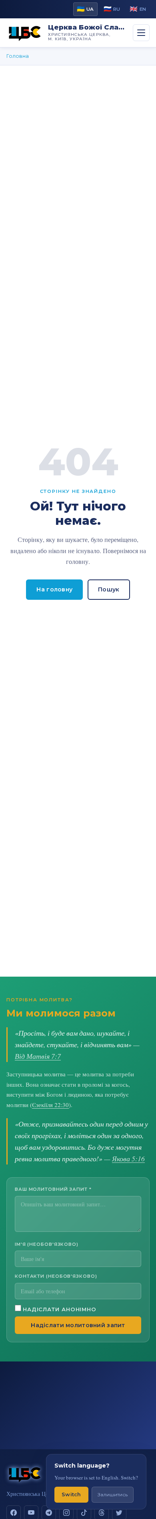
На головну (54, 589)
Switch (71, 1494)
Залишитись (113, 1494)
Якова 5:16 (128, 1158)
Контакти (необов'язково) (56, 1276)
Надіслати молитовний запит (78, 1325)
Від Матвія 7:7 (38, 1056)
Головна (17, 56)
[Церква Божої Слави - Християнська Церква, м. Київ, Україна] (24, 32)
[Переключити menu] (141, 32)
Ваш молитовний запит (53, 1189)
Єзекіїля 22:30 (50, 1105)
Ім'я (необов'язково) (46, 1244)
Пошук (108, 589)
